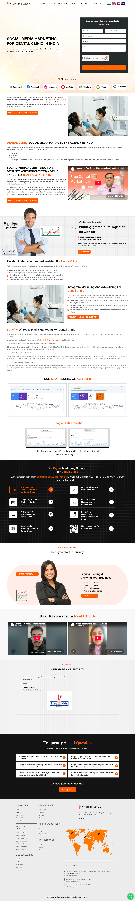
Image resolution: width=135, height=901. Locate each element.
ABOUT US (51, 3)
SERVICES (62, 3)
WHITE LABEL (75, 3)
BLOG (87, 3)
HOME (42, 3)
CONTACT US (97, 3)
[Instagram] (79, 818)
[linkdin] (83, 818)
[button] (41, 757)
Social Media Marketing (50, 340)
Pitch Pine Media (61, 100)
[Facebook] (81, 818)
